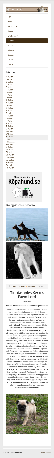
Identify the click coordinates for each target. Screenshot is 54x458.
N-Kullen (9, 110)
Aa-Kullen (10, 149)
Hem (10, 16)
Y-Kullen (9, 144)
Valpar (10, 31)
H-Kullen (9, 95)
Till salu (11, 59)
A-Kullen (9, 76)
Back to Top (46, 452)
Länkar (10, 64)
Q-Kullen (9, 118)
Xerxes (9, 139)
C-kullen (9, 82)
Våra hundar (13, 26)
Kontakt (11, 45)
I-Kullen (9, 97)
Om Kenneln (13, 35)
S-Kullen (9, 123)
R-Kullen (9, 121)
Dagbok (11, 54)
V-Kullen (9, 131)
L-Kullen (9, 105)
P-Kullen (9, 115)
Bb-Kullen (10, 152)
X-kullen (9, 136)
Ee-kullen (10, 160)
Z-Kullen (9, 147)
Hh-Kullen (10, 167)
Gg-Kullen (10, 165)
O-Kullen (9, 113)
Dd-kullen (10, 157)
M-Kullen (9, 108)
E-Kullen (9, 87)
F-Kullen (9, 89)
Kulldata (11, 40)
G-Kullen (9, 92)
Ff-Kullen (9, 162)
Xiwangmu (11, 142)
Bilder (10, 21)
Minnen (11, 50)
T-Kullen (9, 126)
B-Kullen (9, 79)
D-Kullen (9, 84)
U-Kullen (9, 128)
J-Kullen (9, 100)
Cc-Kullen (10, 154)
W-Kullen (9, 134)
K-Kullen (9, 102)
